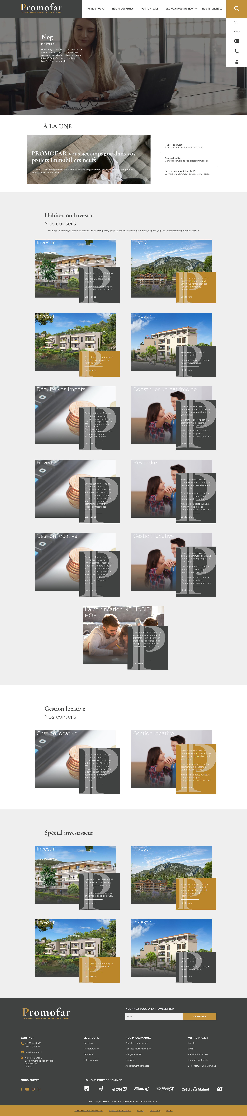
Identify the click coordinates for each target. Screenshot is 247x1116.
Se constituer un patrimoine (202, 1066)
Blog (237, 31)
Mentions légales (120, 1110)
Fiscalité (129, 1060)
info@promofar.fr (33, 1052)
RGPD (140, 1110)
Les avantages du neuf (180, 9)
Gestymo (88, 1043)
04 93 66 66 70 (33, 1043)
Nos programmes (123, 9)
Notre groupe (95, 9)
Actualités (89, 1054)
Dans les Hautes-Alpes (136, 1043)
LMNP (191, 1049)
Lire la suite (90, 297)
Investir (191, 1043)
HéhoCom (153, 1101)
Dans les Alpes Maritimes (138, 1049)
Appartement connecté (137, 1066)
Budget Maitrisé (133, 1054)
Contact (155, 1110)
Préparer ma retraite (198, 1054)
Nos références (212, 9)
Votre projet (149, 9)
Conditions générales (88, 1110)
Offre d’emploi (91, 1060)
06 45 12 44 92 (32, 1046)
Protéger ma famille (198, 1060)
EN (236, 22)
